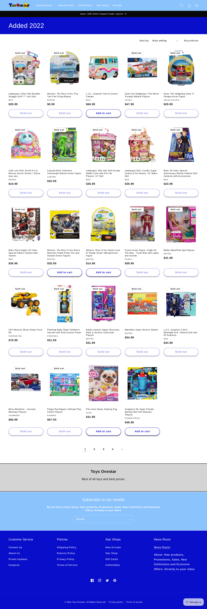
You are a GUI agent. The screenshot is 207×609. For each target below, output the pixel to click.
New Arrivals (113, 547)
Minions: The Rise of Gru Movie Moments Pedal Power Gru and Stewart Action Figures (63, 253)
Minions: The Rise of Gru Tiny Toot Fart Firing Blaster (62, 95)
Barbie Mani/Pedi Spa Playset (179, 250)
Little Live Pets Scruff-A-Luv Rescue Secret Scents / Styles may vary (24, 173)
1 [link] (85, 449)
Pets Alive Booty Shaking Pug (101, 409)
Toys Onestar (78, 602)
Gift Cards (111, 559)
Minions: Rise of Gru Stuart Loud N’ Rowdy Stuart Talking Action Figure (103, 253)
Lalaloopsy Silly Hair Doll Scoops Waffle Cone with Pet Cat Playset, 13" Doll (103, 173)
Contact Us (15, 547)
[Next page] (121, 449)
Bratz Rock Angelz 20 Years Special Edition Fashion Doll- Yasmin (23, 253)
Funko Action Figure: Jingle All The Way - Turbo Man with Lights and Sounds (142, 253)
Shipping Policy (66, 547)
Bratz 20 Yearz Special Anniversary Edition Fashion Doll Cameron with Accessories (180, 173)
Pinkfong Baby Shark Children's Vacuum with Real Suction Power (64, 331)
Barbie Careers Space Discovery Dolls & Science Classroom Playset (103, 332)
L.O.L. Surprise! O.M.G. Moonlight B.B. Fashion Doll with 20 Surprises (180, 332)
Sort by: (144, 40)
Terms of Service (67, 565)
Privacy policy (116, 602)
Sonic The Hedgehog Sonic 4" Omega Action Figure (179, 95)
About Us (14, 553)
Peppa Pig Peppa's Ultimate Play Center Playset (64, 410)
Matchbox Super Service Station (141, 330)
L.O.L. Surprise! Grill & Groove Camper (102, 95)
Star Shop (111, 553)
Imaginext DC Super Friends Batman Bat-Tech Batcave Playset (139, 412)
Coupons (14, 565)
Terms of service (134, 602)
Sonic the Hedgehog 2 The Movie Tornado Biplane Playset (142, 95)
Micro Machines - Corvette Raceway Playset (22, 410)
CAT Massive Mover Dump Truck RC (26, 331)
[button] (45, 5)
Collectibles (112, 565)
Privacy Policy (65, 559)
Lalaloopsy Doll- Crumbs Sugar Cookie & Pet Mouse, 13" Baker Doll (141, 173)
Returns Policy (66, 553)
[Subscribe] (130, 519)
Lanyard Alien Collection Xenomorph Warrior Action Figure (64, 172)
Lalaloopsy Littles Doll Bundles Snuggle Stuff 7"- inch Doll (24, 95)
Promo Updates (18, 559)
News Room (162, 547)
